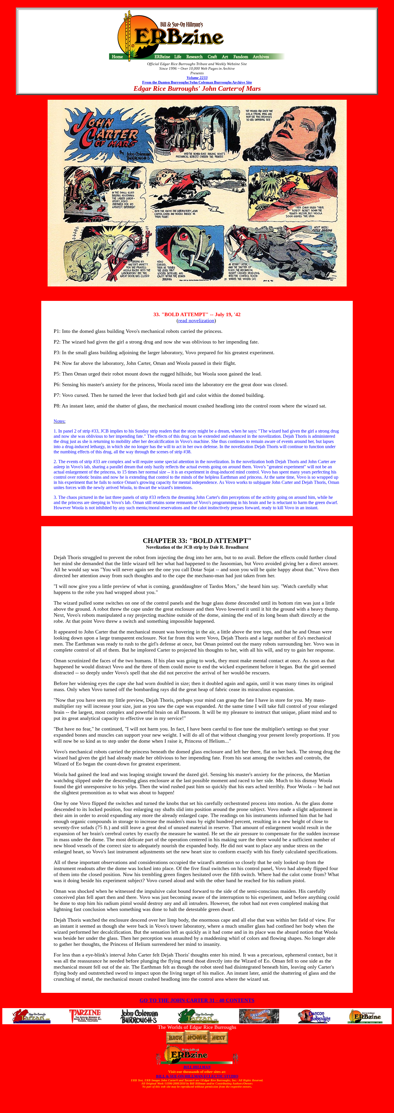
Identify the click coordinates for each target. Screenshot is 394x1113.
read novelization (196, 320)
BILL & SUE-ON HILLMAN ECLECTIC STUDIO (197, 1076)
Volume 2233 (197, 78)
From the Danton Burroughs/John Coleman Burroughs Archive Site (197, 82)
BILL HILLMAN (197, 1067)
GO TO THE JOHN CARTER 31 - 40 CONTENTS (197, 1000)
